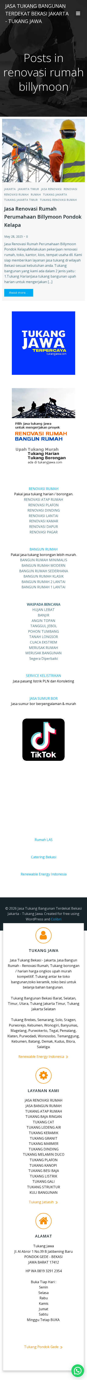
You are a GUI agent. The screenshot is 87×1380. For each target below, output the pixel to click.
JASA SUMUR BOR (44, 698)
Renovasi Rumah (16, 194)
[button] (77, 1370)
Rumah (36, 194)
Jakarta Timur (28, 189)
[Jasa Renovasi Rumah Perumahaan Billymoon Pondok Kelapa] (43, 150)
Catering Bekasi (43, 857)
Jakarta (10, 189)
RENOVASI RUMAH (43, 488)
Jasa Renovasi (51, 189)
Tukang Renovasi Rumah (58, 200)
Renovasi (70, 189)
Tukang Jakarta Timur (21, 200)
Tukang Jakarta (55, 194)
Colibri (56, 919)
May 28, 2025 (13, 236)
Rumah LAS (44, 839)
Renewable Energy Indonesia (44, 874)
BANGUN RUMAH (44, 549)
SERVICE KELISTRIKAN (43, 675)
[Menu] (78, 13)
